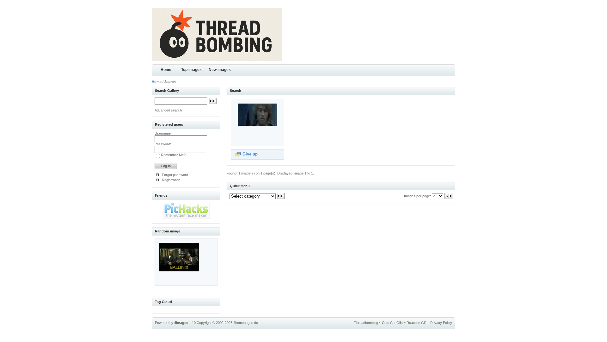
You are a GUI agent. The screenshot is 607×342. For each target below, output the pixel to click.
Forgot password (175, 175)
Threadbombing (366, 323)
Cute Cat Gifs (392, 323)
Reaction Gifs (417, 323)
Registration (171, 180)
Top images (191, 69)
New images (220, 69)
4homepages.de (245, 323)
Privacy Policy (441, 323)
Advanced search (168, 110)
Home (166, 69)
